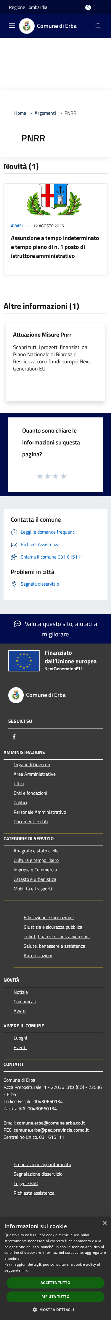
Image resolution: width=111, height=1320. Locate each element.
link (25, 1270)
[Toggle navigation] (11, 25)
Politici (20, 802)
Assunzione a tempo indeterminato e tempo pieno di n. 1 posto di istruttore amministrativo (55, 246)
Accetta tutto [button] (55, 1282)
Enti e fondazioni (30, 793)
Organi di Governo (32, 764)
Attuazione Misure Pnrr (42, 334)
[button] (55, 1309)
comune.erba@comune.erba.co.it (51, 1122)
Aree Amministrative (35, 774)
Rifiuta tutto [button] (55, 1296)
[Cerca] (98, 26)
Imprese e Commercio (35, 869)
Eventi (20, 1047)
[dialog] (55, 1268)
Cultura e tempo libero (36, 860)
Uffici (19, 783)
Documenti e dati (31, 821)
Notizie (21, 992)
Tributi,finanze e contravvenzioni (57, 936)
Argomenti (45, 112)
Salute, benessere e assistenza (54, 946)
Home (20, 112)
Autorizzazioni (38, 955)
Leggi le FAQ (26, 1183)
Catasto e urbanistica (35, 879)
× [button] (104, 1223)
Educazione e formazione (49, 917)
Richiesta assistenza (34, 1192)
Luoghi (20, 1037)
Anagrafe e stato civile (36, 850)
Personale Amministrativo (40, 812)
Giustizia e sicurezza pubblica (53, 927)
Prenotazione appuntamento (42, 1164)
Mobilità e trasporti (33, 888)
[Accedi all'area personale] (88, 8)
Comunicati (25, 1001)
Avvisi (17, 226)
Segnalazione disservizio (38, 1173)
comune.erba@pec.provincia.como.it (51, 1129)
